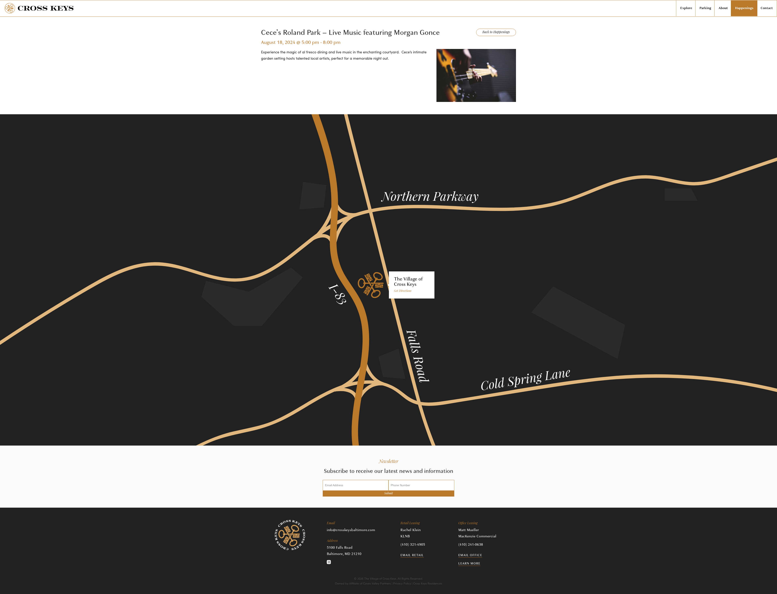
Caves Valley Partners (377, 583)
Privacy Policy (402, 583)
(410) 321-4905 (412, 544)
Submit (388, 493)
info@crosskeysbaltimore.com (351, 530)
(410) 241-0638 (470, 544)
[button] (329, 562)
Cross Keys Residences (427, 583)
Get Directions (402, 291)
